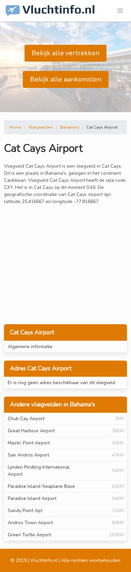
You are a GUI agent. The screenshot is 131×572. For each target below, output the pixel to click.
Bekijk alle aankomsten (65, 79)
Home (15, 127)
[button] (120, 11)
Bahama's (69, 127)
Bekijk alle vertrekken (65, 53)
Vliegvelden (41, 127)
